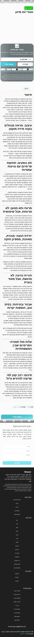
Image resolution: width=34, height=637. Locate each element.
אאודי (29, 407)
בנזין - (18, 407)
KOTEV (22, 634)
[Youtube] (29, 421)
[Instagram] (21, 421)
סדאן (14, 407)
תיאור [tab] (26, 88)
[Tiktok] (13, 421)
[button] (28, 69)
